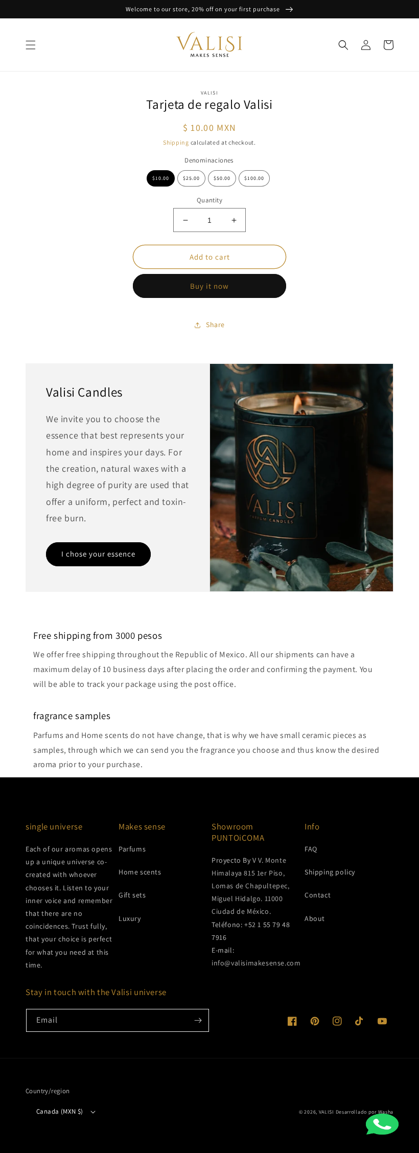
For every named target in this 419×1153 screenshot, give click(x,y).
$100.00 (254, 178)
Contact (318, 895)
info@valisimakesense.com (256, 962)
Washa (386, 1112)
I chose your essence (98, 554)
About (315, 918)
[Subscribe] (198, 1020)
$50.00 (222, 178)
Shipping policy (330, 872)
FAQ (311, 849)
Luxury (130, 918)
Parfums (132, 849)
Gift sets (132, 895)
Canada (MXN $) (59, 1111)
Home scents (140, 872)
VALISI (326, 1112)
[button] (30, 45)
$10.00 (160, 178)
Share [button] (215, 324)
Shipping (176, 142)
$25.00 (191, 178)
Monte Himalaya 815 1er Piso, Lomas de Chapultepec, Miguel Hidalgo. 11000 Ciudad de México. (251, 886)
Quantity (209, 200)
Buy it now (209, 286)
